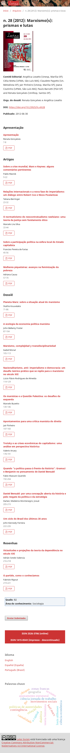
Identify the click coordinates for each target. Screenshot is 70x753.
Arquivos (17, 10)
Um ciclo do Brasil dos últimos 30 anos (25, 518)
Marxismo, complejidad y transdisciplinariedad (29, 345)
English (9, 660)
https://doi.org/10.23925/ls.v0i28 (27, 107)
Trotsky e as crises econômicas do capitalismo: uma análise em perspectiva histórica (32, 445)
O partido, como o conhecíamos (21, 575)
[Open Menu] (3, 3)
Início (5, 10)
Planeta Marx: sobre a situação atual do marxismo (31, 302)
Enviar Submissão (16, 618)
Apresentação (11, 134)
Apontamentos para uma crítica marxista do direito (32, 421)
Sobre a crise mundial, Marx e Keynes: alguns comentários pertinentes (28, 168)
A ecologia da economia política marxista (26, 323)
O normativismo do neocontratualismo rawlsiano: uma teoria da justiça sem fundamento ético (34, 218)
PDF (10, 147)
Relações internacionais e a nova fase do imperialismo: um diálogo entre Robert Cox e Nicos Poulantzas (34, 193)
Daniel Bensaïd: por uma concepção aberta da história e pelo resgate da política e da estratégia (34, 495)
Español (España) (14, 665)
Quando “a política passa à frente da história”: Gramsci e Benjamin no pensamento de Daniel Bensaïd (34, 470)
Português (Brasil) (15, 670)
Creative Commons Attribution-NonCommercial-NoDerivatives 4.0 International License (28, 744)
